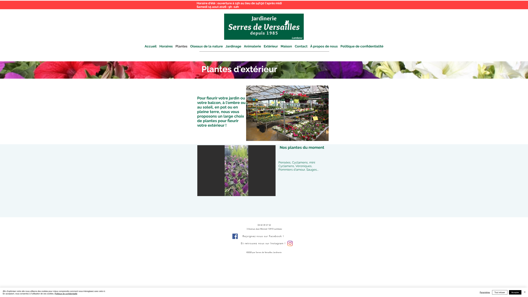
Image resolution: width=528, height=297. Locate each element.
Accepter (515, 292)
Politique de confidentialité (66, 293)
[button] (236, 170)
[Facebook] (235, 236)
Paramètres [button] (485, 292)
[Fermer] (524, 292)
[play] (269, 194)
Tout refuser (499, 292)
